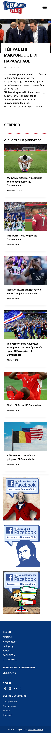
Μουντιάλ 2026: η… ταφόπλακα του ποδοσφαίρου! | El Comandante (24, 182)
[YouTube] (15, 688)
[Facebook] (5, 688)
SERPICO (7, 637)
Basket (6, 710)
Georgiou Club (10, 701)
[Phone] (20, 688)
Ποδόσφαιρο (9, 706)
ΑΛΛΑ (6, 650)
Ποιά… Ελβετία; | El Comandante (25, 405)
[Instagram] (10, 688)
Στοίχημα (7, 715)
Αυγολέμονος (10, 641)
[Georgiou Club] (14, 7)
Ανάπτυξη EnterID (35, 730)
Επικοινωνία (9, 672)
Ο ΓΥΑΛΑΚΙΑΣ (10, 659)
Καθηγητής (8, 646)
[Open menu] (44, 7)
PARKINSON (9, 655)
